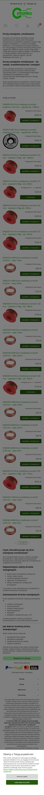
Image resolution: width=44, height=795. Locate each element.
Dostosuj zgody (22, 776)
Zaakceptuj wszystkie (22, 782)
